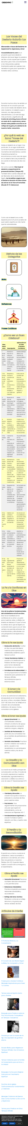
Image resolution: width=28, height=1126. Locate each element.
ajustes (20, 1120)
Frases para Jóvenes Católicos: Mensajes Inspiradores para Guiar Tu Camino (13, 983)
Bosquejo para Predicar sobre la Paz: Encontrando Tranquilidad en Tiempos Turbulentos (12, 1015)
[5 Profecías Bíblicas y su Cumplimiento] (13, 926)
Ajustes (19, 1123)
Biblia (4, 279)
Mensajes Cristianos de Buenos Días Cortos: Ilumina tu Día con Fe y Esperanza (13, 1098)
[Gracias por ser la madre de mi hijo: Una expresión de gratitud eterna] (13, 1027)
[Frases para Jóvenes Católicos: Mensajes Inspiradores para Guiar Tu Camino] (13, 972)
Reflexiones (7, 304)
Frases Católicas (9, 328)
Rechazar (12, 1123)
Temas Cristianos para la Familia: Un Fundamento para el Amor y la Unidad (13, 1062)
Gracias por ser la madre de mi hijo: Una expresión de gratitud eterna (12, 1038)
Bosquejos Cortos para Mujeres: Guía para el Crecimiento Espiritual (12, 1074)
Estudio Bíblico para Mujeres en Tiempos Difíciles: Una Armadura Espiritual (12, 1050)
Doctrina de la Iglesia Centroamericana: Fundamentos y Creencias (12, 1086)
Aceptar (4, 1123)
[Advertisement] (14, 20)
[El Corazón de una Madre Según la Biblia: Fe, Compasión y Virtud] (13, 952)
